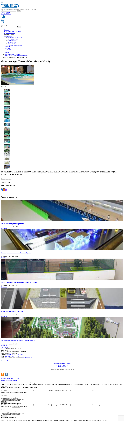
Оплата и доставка (12, 39)
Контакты (7, 48)
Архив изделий (11, 43)
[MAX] (6, 190)
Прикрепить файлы (6, 392)
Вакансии (7, 46)
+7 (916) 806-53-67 (6, 14)
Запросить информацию (8, 185)
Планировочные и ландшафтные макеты (15, 55)
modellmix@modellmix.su (12, 356)
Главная (6, 30)
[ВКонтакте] (2, 190)
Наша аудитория (12, 40)
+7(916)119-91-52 (12, 354)
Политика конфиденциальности (10, 378)
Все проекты (4, 347)
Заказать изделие (9, 34)
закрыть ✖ (4, 25)
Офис (9, 49)
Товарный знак (11, 42)
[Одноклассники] (4, 190)
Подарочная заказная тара (14, 37)
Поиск (18, 10)
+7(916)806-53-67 (22, 354)
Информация (8, 36)
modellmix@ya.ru (27, 357)
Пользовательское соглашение (9, 380)
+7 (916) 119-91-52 (6, 12)
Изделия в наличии (9, 33)
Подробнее (4, 228)
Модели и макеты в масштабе (12, 31)
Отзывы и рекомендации (14, 45)
